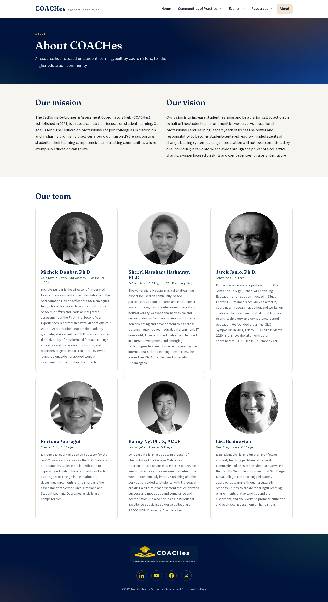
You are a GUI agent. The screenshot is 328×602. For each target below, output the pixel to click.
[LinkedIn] (141, 575)
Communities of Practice (197, 8)
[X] (186, 575)
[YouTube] (156, 575)
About (285, 8)
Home (166, 8)
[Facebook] (171, 575)
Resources (259, 8)
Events (234, 8)
